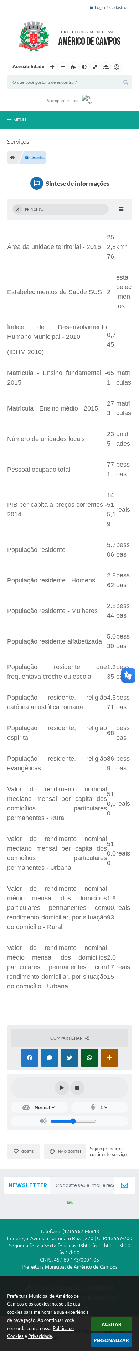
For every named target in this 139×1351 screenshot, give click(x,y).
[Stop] (77, 1088)
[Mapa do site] (105, 67)
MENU (19, 119)
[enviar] (124, 1185)
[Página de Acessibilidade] (116, 67)
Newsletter (28, 1185)
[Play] (62, 1088)
